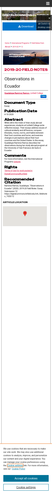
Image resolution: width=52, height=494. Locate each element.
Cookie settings (15, 465)
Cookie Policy (18, 468)
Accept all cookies (26, 478)
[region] (26, 468)
